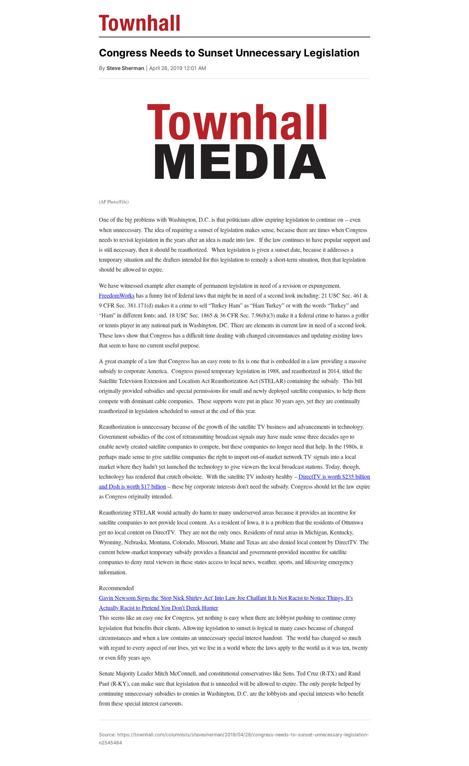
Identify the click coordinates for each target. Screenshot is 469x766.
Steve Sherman (125, 68)
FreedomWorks (116, 295)
